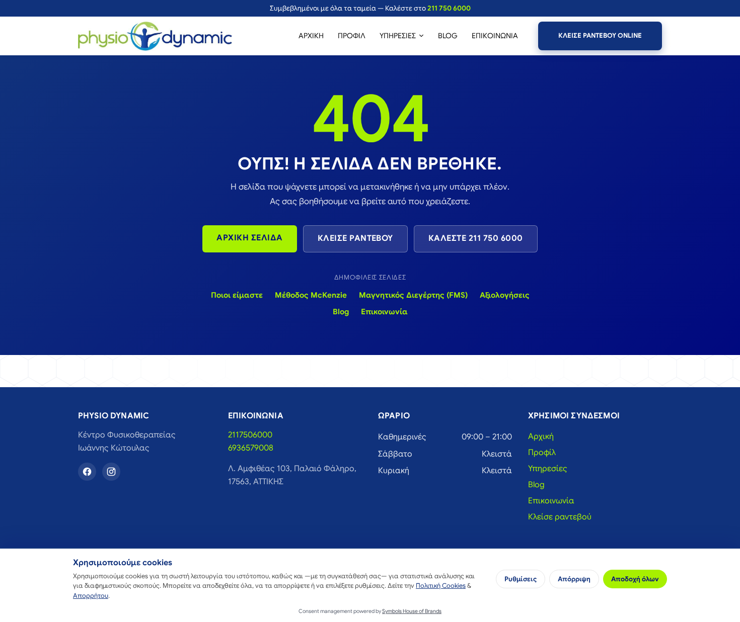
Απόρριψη (574, 579)
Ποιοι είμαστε (237, 295)
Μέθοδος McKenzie (311, 295)
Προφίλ (351, 35)
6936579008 (250, 448)
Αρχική (311, 35)
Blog (448, 35)
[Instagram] (111, 472)
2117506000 (250, 435)
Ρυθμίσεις (520, 579)
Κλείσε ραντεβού (355, 238)
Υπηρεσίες (398, 35)
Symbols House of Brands (411, 611)
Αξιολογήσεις (505, 295)
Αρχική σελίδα (249, 238)
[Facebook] (87, 472)
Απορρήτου (90, 596)
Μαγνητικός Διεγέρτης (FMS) (413, 295)
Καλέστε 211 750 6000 (475, 238)
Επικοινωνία (495, 35)
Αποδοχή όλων (635, 579)
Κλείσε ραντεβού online (600, 36)
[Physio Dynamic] (155, 36)
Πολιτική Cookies (441, 586)
